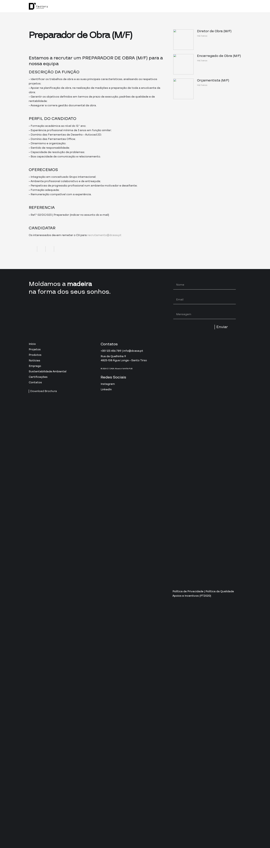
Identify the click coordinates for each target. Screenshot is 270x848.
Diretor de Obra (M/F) (214, 31)
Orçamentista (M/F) (213, 80)
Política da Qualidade (219, 591)
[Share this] (33, 249)
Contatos (35, 382)
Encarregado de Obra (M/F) (219, 56)
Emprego (35, 366)
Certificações (38, 377)
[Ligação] (38, 6)
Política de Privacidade (187, 591)
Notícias (34, 360)
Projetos (35, 349)
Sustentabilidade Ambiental (47, 371)
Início (32, 344)
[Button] (233, 6)
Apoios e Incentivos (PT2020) (191, 596)
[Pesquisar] (223, 6)
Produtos (35, 355)
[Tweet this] (41, 249)
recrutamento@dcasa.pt (104, 235)
